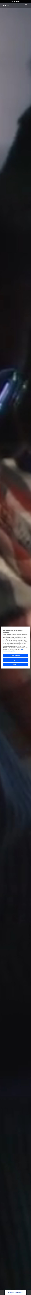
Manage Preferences (15, 655)
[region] (15, 647)
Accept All (15, 664)
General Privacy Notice (10, 651)
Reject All (15, 660)
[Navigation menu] (26, 6)
